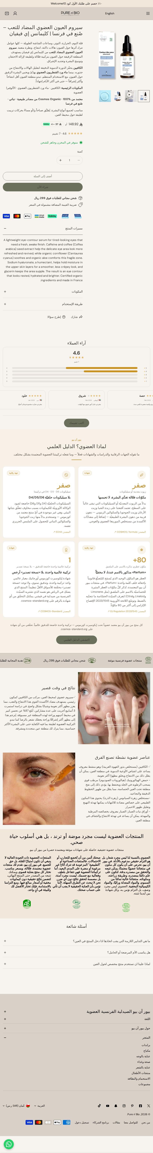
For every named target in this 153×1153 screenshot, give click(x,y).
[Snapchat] (116, 1106)
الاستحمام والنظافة (139, 1079)
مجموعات (144, 1084)
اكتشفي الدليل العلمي (77, 640)
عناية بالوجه (143, 1056)
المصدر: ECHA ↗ (62, 531)
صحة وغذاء (143, 1062)
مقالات (116, 1122)
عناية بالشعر (143, 1067)
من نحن (145, 1122)
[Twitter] (149, 1106)
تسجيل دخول (82, 1122)
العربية (41, 1105)
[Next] (141, 57)
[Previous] (94, 57)
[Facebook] (140, 1106)
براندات (146, 1045)
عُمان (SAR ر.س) (15, 1105)
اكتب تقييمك (76, 423)
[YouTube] (108, 1106)
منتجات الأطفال (141, 1073)
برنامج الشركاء (101, 1122)
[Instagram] (124, 1106)
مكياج (146, 1051)
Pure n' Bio (133, 1114)
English (109, 13)
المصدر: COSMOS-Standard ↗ (54, 611)
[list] (117, 56)
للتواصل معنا (131, 1122)
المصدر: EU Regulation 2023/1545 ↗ (127, 611)
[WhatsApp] (9, 1144)
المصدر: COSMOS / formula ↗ (130, 531)
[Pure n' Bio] (70, 13)
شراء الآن (42, 187)
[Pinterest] (132, 1106)
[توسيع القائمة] (148, 13)
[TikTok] (99, 1106)
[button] (7, 13)
